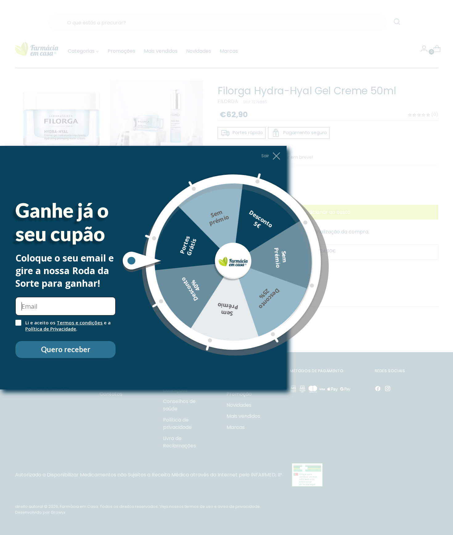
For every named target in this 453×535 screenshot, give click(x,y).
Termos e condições (80, 322)
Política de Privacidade (50, 329)
